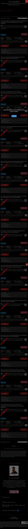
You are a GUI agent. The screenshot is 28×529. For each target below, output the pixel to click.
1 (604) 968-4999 (4, 51)
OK (14, 116)
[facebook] (18, 510)
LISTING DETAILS (5, 46)
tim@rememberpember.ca (6, 52)
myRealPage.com (14, 518)
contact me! (18, 487)
